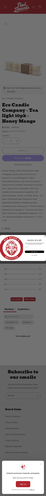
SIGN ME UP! (34, 251)
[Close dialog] (44, 236)
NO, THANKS (34, 255)
